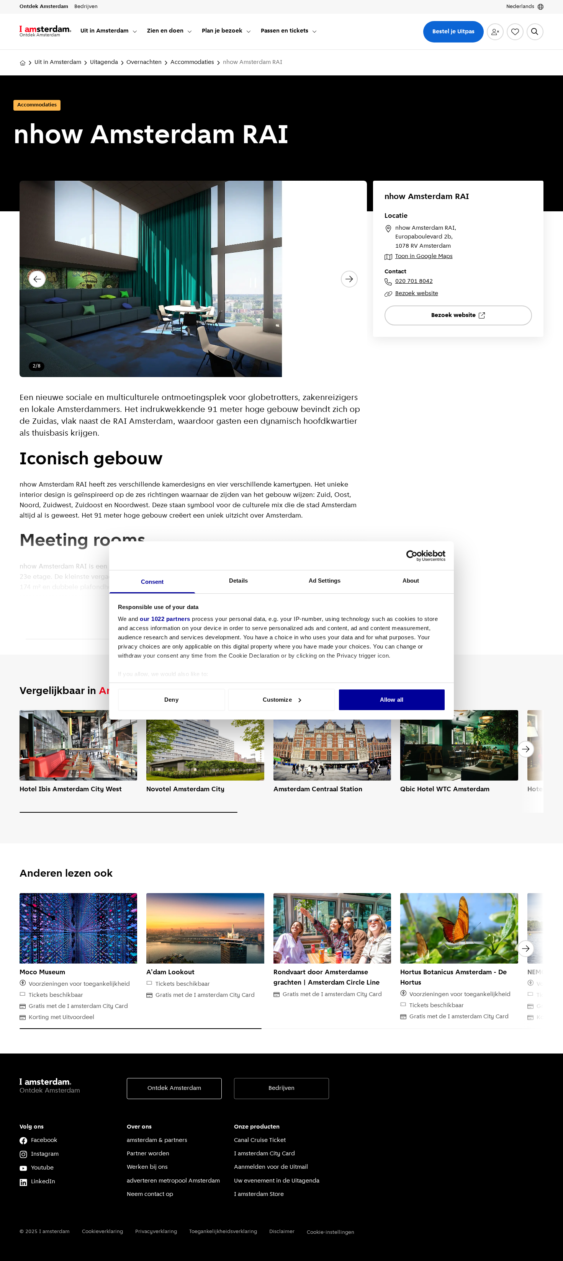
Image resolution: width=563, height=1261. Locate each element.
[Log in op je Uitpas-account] (495, 31)
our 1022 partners (165, 619)
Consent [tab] (152, 581)
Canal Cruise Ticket (260, 1140)
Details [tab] (238, 580)
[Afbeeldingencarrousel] (193, 279)
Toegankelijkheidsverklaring (223, 1232)
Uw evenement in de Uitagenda (276, 1181)
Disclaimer (282, 1232)
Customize (277, 699)
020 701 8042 (414, 281)
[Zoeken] (535, 31)
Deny (171, 699)
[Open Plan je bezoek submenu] (248, 31)
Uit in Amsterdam (57, 62)
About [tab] (411, 580)
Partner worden (148, 1154)
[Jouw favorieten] (515, 31)
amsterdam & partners (157, 1140)
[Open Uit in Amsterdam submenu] (135, 31)
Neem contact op (150, 1194)
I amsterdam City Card (264, 1154)
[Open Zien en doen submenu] (190, 31)
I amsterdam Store (259, 1194)
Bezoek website (416, 294)
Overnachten (144, 62)
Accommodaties (192, 62)
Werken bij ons (147, 1167)
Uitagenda (104, 62)
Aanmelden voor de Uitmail (271, 1167)
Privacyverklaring (156, 1232)
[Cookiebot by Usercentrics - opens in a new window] (411, 556)
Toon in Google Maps (424, 256)
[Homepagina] (23, 63)
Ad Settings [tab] (324, 580)
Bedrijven (281, 1088)
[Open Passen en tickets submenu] (314, 31)
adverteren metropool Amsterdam (173, 1181)
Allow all (391, 699)
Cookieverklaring (102, 1232)
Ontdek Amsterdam (174, 1088)
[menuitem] (109, 31)
